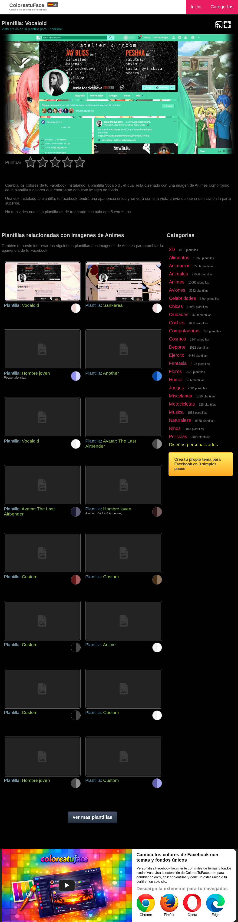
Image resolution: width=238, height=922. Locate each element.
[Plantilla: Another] (123, 349)
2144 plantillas (199, 339)
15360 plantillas (203, 258)
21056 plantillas (202, 274)
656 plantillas (196, 380)
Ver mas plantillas (92, 817)
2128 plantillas (200, 364)
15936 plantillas (197, 307)
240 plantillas (212, 331)
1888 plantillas (198, 323)
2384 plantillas (197, 388)
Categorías (222, 6)
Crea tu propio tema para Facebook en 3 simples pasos (197, 464)
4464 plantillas (198, 355)
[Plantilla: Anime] (123, 621)
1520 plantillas (205, 396)
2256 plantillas (204, 266)
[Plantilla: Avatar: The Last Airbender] (123, 417)
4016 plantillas (188, 250)
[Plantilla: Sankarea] (123, 281)
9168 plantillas (205, 421)
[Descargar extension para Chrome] (145, 903)
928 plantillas (207, 404)
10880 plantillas (198, 282)
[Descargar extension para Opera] (192, 903)
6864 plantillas (209, 299)
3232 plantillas (198, 290)
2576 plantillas (195, 372)
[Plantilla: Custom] (42, 553)
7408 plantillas (200, 437)
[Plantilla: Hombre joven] (42, 349)
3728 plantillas (202, 315)
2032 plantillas (199, 347)
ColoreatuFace (28, 6)
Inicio (196, 6)
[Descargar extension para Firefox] (169, 903)
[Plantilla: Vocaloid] (42, 281)
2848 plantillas (194, 429)
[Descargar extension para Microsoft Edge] (215, 903)
